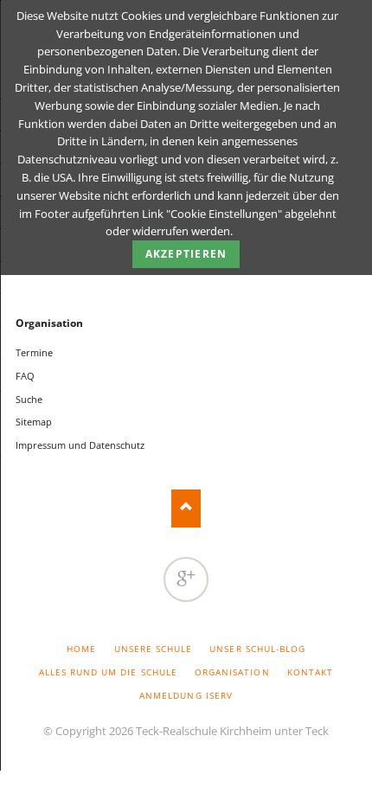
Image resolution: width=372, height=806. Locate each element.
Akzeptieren (186, 253)
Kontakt (310, 672)
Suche (29, 399)
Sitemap (34, 421)
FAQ (25, 375)
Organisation (49, 323)
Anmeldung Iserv (186, 695)
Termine (34, 352)
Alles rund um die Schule (108, 672)
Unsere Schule (153, 649)
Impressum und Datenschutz (80, 444)
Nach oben (186, 508)
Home (81, 649)
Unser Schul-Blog (257, 649)
